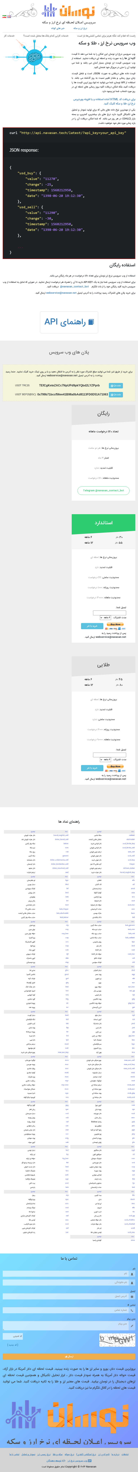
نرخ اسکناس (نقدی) (86, 1455)
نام (134, 1269)
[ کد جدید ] (12, 1345)
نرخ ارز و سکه (80, 28)
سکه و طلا (58, 1455)
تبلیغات (124, 1455)
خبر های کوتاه (58, 28)
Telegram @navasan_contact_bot (103, 491)
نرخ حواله (69, 1455)
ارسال (70, 1356)
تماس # (131, 1305)
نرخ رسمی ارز (43, 1455)
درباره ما (115, 1455)
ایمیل (132, 1291)
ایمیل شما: (121, 608)
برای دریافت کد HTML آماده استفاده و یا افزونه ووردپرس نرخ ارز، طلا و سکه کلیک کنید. (104, 101)
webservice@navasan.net (61, 293)
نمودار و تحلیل (28, 1455)
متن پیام (131, 1319)
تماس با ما (14, 1455)
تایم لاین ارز (103, 1455)
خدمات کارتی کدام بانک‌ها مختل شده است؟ (59, 36)
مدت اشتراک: (119, 618)
